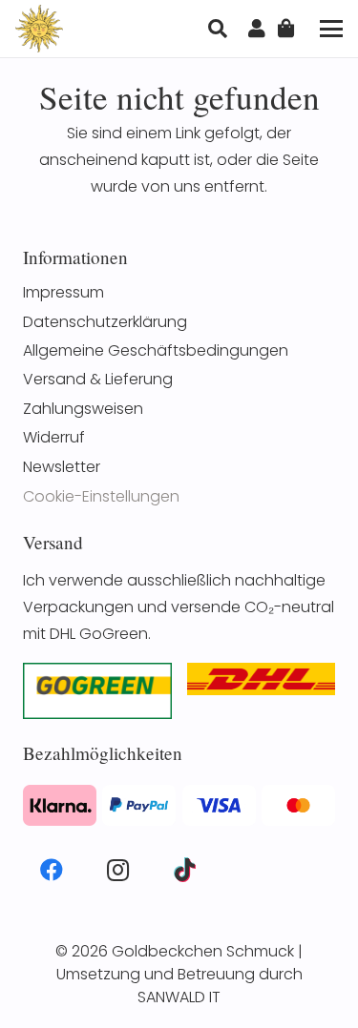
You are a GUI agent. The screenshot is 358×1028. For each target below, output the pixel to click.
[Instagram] (118, 869)
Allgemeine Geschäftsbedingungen (155, 350)
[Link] (256, 28)
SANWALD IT (179, 997)
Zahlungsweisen (83, 409)
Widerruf (54, 437)
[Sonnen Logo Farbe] (39, 28)
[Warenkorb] (286, 28)
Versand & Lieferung (98, 379)
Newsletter (61, 467)
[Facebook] (51, 869)
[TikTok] (184, 869)
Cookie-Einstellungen (101, 496)
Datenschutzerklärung (105, 322)
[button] (218, 28)
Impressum (63, 292)
